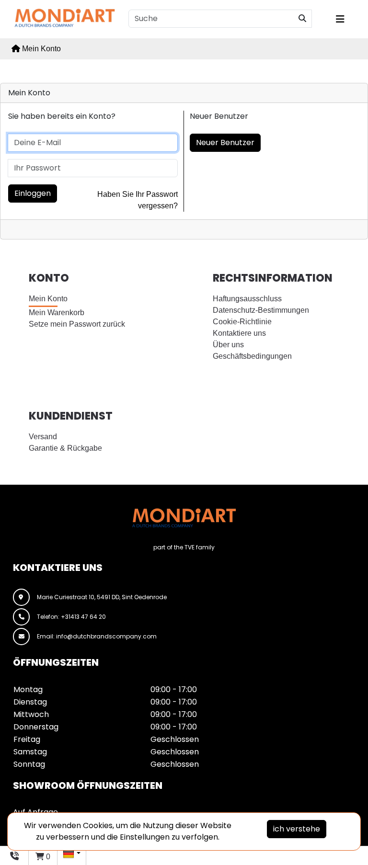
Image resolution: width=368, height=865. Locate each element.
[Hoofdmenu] (345, 19)
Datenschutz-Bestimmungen (261, 310)
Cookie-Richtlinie (242, 322)
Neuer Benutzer (225, 142)
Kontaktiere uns (239, 333)
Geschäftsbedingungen (252, 356)
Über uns (228, 345)
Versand (43, 436)
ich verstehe (296, 828)
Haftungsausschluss (247, 299)
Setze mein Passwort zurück (77, 324)
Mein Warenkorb (56, 312)
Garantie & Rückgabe (65, 448)
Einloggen (32, 193)
